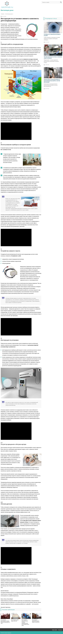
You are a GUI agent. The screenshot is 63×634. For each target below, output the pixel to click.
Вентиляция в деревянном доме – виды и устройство (36, 621)
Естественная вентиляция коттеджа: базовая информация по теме (5, 621)
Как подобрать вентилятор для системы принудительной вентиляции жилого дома (25, 622)
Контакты (60, 629)
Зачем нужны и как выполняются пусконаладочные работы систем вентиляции (52, 81)
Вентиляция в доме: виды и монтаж (15, 620)
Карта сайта (54, 629)
